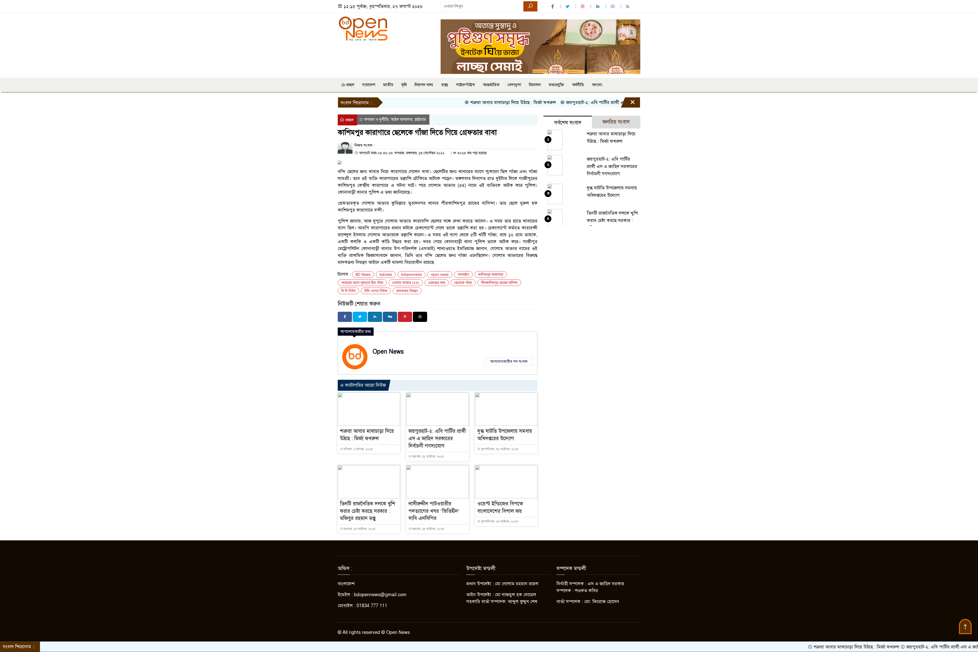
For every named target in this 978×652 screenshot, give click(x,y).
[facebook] (553, 6)
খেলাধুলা (514, 84)
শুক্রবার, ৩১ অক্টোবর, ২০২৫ (427, 456)
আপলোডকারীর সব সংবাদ (509, 361)
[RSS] (628, 6)
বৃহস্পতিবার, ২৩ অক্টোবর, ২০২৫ (499, 521)
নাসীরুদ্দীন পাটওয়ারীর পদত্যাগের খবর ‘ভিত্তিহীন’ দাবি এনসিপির (434, 511)
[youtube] (613, 6)
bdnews (385, 274)
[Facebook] (345, 317)
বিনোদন (535, 84)
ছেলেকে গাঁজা (463, 283)
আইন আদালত (402, 119)
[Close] (628, 103)
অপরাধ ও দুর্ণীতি (376, 119)
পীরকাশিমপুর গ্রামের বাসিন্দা (499, 283)
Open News (388, 351)
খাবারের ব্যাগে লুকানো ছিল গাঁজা (362, 283)
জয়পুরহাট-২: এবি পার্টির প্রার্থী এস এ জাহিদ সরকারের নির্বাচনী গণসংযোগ (602, 102)
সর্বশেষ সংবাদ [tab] (567, 123)
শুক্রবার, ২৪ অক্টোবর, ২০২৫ (359, 529)
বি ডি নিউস (348, 291)
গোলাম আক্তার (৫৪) (405, 283)
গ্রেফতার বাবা (436, 283)
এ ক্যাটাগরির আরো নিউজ (363, 385)
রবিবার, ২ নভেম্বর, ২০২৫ (358, 449)
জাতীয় (388, 84)
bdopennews (411, 274)
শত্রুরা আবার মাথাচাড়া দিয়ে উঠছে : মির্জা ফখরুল (484, 102)
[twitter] (568, 6)
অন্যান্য (597, 84)
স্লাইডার (420, 119)
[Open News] (363, 28)
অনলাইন (463, 274)
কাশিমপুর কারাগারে (490, 274)
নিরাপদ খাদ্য (424, 84)
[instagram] (583, 6)
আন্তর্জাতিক (491, 84)
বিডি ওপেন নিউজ (375, 291)
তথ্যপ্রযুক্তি (556, 84)
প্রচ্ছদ (349, 84)
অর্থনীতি (578, 84)
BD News (363, 274)
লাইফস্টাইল (465, 84)
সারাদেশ (368, 84)
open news (440, 274)
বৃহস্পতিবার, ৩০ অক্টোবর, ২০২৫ (499, 449)
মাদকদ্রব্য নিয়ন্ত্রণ (407, 291)
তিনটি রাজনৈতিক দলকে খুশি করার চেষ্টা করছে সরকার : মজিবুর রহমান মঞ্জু (367, 511)
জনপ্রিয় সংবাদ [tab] (616, 122)
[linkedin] (598, 6)
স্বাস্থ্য (444, 84)
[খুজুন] (530, 6)
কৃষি (404, 84)
